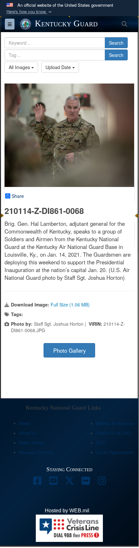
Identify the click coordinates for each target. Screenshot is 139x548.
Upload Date (58, 67)
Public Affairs (31, 442)
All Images (20, 67)
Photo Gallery (69, 350)
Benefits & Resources (115, 423)
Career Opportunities (115, 452)
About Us (27, 433)
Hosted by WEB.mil (67, 510)
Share (18, 196)
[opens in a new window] (37, 482)
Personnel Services (36, 452)
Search (116, 43)
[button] (29, 11)
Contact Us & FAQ (113, 433)
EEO (100, 442)
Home (24, 423)
